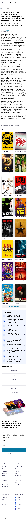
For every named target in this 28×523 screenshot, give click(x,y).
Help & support (5, 471)
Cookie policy (5, 486)
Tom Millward (6, 30)
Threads (19, 504)
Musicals (14, 379)
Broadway (14, 370)
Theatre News (7, 6)
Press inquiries (5, 473)
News (13, 6)
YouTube (19, 508)
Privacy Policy (17, 453)
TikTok (18, 502)
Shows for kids (14, 392)
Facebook (19, 497)
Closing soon (14, 388)
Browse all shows (14, 306)
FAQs (3, 469)
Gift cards (17, 485)
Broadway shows (19, 466)
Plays (16, 473)
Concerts (14, 384)
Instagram (19, 499)
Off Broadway (14, 375)
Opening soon (18, 475)
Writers (3, 475)
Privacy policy (5, 484)
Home (3, 6)
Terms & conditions (6, 478)
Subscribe (13, 450)
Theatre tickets (18, 482)
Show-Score (5, 499)
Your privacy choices (4, 481)
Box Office (4, 504)
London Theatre (5, 497)
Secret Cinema (5, 502)
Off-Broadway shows (20, 469)
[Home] (14, 2)
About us (4, 466)
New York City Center (16, 52)
